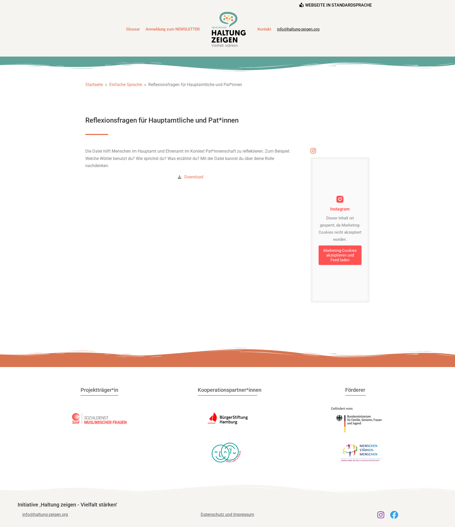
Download (193, 176)
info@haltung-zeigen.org (298, 29)
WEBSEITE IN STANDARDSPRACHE (338, 5)
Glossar (133, 29)
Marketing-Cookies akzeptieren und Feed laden (340, 255)
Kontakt (264, 29)
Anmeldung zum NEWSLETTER (173, 29)
